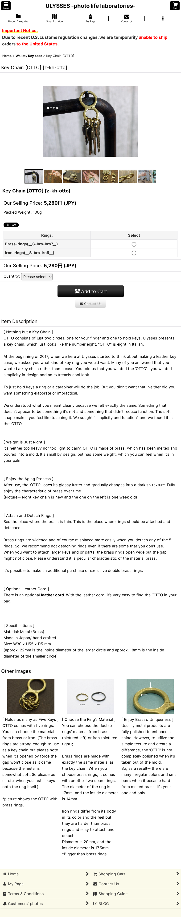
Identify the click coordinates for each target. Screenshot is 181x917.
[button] (6, 5)
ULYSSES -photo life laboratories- (90, 5)
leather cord (52, 595)
